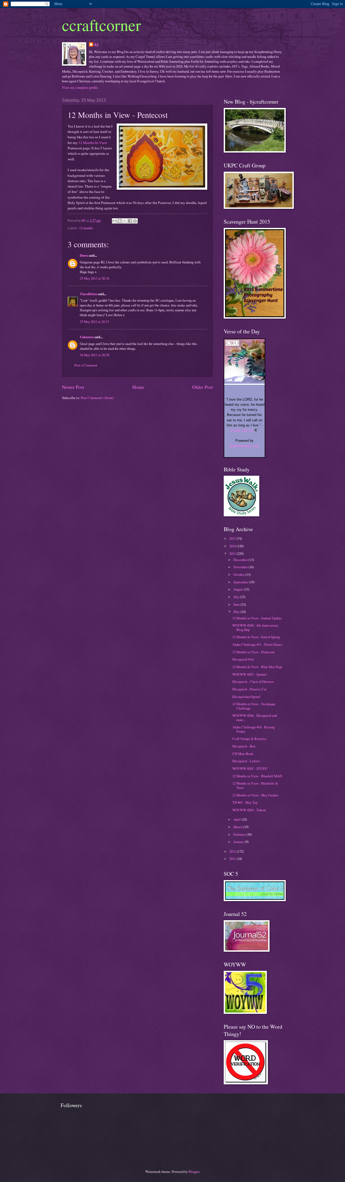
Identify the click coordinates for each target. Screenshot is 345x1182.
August (238, 589)
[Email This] (114, 221)
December (241, 559)
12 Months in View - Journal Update (257, 618)
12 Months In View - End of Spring (256, 636)
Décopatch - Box (244, 746)
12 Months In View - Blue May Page (257, 666)
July (236, 596)
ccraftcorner (101, 25)
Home (138, 387)
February (239, 834)
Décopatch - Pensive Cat (249, 689)
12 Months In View (92, 142)
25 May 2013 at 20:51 (94, 321)
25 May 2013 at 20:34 (94, 278)
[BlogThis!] (119, 221)
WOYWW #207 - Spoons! (249, 674)
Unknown (87, 336)
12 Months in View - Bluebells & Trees (255, 785)
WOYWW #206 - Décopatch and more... (254, 717)
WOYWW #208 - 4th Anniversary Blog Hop (255, 627)
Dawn (84, 255)
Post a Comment (85, 365)
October (239, 574)
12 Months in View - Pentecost (253, 652)
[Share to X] (124, 221)
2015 (233, 538)
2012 (233, 851)
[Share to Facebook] (130, 221)
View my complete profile (80, 87)
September (241, 582)
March (238, 826)
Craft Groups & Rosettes (249, 738)
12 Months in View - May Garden (255, 795)
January (239, 841)
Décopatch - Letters (246, 760)
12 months (86, 227)
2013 (233, 553)
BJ (96, 44)
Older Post (202, 387)
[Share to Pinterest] (135, 221)
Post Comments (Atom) (97, 397)
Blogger (193, 1171)
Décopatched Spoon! (246, 696)
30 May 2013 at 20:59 (94, 354)
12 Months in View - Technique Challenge (253, 705)
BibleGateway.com (244, 446)
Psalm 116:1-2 (242, 430)
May (236, 611)
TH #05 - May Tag (244, 802)
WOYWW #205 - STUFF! (250, 768)
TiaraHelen (88, 293)
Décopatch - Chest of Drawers (253, 681)
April (237, 819)
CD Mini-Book (242, 753)
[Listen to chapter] (256, 430)
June (236, 604)
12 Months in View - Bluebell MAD (257, 776)
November (241, 566)
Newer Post (73, 387)
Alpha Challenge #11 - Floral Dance (257, 644)
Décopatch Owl (243, 659)
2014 (233, 546)
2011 (233, 858)
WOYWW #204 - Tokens (249, 809)
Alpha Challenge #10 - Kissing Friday (253, 729)
